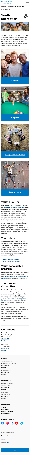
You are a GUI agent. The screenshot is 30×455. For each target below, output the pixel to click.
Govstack (8, 442)
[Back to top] (15, 450)
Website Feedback (7, 411)
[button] (15, 26)
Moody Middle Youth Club (11, 259)
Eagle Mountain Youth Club (11, 261)
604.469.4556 (5, 339)
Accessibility (5, 409)
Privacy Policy (5, 413)
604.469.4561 (5, 348)
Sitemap (3, 407)
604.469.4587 (5, 373)
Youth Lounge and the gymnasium (14, 208)
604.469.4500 (5, 365)
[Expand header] (27, 2)
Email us (3, 341)
